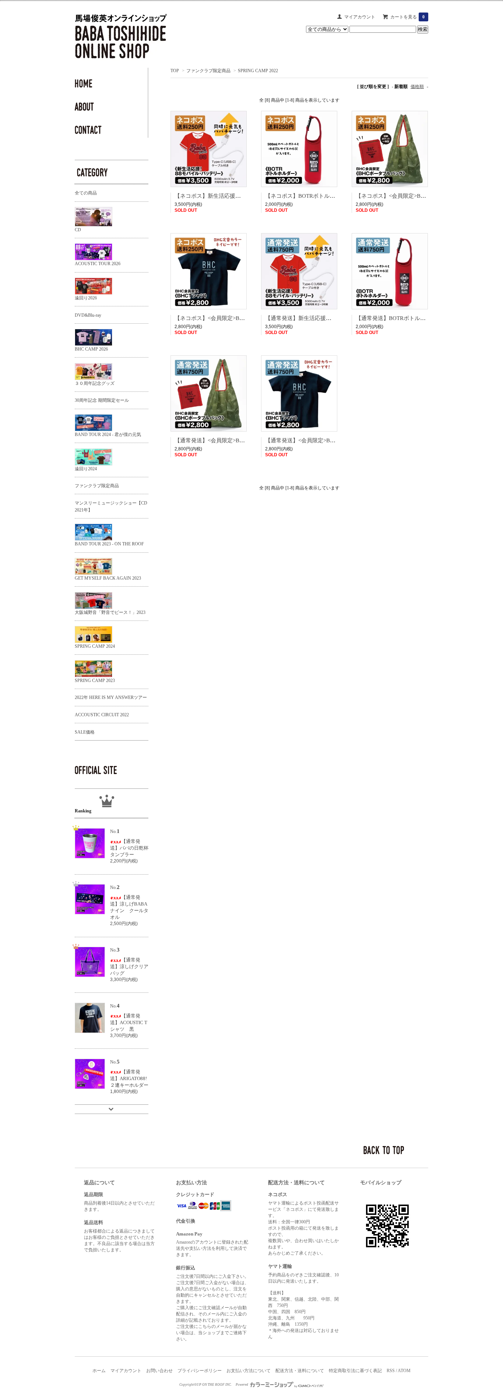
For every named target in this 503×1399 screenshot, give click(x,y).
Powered (242, 1384)
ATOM (404, 1370)
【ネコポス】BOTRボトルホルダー (308, 196)
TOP (174, 70)
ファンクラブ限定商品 (208, 70)
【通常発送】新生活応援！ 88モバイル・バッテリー (329, 318)
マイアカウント (359, 17)
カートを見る (407, 17)
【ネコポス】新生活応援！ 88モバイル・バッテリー (239, 196)
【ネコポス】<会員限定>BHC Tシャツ (221, 318)
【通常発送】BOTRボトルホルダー (399, 318)
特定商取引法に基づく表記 (355, 1370)
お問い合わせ (159, 1370)
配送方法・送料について (299, 1370)
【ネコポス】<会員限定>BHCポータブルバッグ (414, 196)
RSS (391, 1370)
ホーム (99, 1370)
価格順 (417, 86)
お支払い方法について (248, 1370)
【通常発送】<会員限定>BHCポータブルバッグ (233, 440)
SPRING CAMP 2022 (258, 70)
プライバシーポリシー (199, 1370)
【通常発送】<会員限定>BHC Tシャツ (312, 440)
